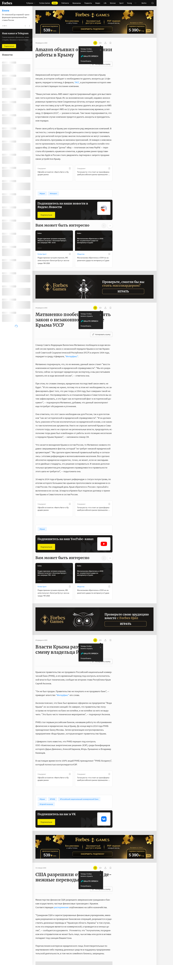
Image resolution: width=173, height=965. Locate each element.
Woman (113, 3)
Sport (121, 3)
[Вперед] (116, 173)
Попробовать (86, 61)
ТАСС (76, 82)
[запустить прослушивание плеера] (100, 43)
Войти (144, 3)
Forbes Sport (42, 254)
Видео (97, 3)
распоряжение (61, 907)
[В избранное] (70, 168)
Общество (80, 254)
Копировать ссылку (102, 64)
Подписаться (46, 215)
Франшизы (76, 3)
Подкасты (88, 3)
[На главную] (7, 3)
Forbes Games (47, 3)
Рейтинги (65, 3)
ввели (55, 961)
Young (129, 3)
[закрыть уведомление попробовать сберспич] (100, 50)
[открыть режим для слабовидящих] (95, 43)
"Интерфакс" (71, 356)
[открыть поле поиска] (152, 3)
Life (105, 3)
